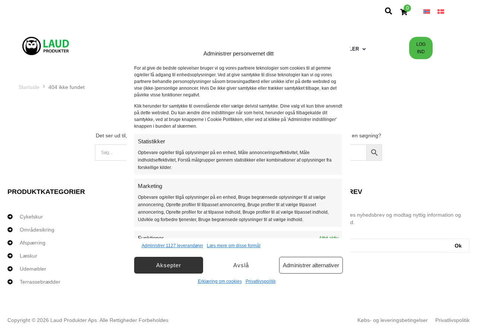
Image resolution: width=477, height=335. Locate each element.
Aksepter (168, 265)
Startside (29, 87)
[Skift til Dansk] (441, 11)
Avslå (241, 265)
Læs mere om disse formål (233, 245)
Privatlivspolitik (261, 281)
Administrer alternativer (311, 265)
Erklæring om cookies (220, 281)
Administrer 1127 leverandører (172, 245)
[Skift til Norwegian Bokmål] (427, 11)
